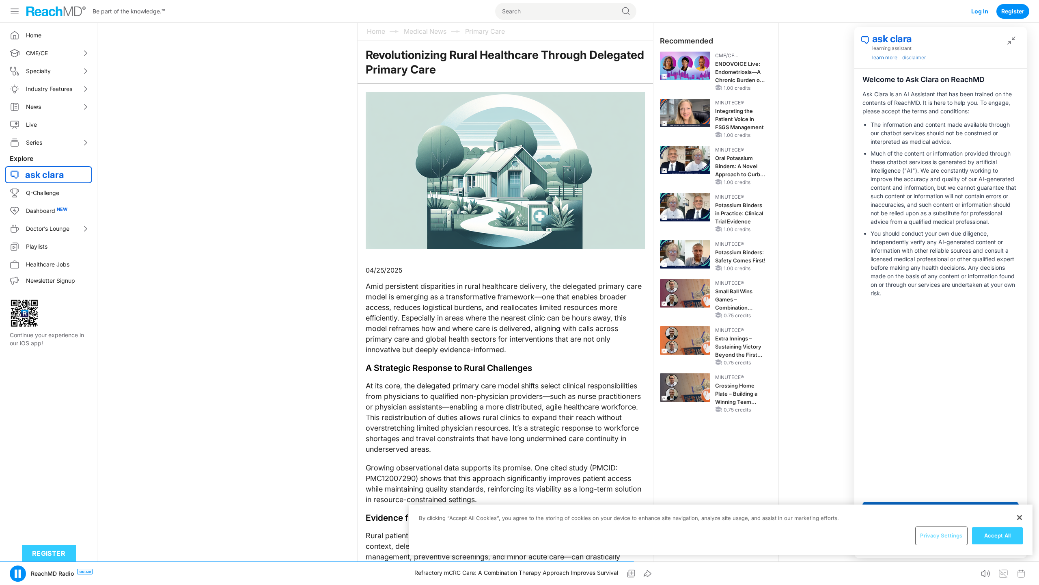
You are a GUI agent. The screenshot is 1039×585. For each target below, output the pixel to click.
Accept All (997, 535)
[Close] (1019, 517)
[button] (18, 574)
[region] (721, 530)
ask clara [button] (44, 174)
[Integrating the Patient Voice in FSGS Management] (685, 113)
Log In (979, 11)
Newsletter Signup (50, 280)
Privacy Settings (941, 535)
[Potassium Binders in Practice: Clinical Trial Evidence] (685, 207)
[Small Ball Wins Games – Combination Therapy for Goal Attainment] (685, 293)
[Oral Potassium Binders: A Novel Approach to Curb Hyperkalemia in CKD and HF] (685, 160)
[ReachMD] (56, 11)
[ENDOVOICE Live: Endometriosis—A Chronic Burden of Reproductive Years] (685, 66)
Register (1012, 11)
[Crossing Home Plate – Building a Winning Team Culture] (685, 387)
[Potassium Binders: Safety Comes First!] (685, 254)
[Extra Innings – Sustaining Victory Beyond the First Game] (685, 340)
